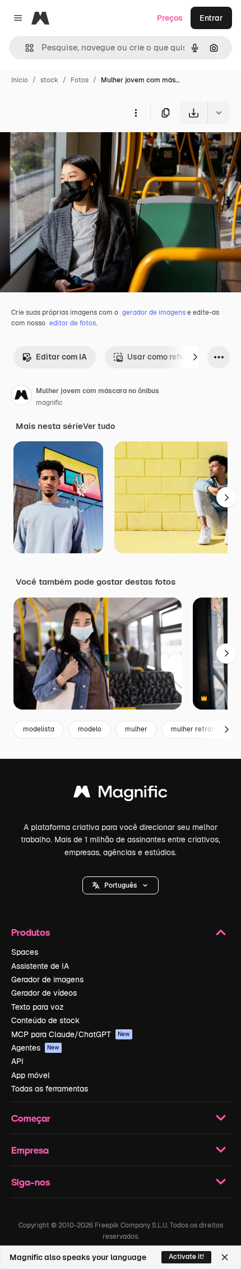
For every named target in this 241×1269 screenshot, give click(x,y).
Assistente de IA (40, 966)
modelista (38, 729)
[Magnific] (120, 794)
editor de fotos (72, 323)
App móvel (30, 1075)
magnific (49, 402)
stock (49, 80)
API (17, 1061)
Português (120, 885)
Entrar (211, 18)
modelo (89, 729)
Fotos (80, 80)
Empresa (30, 1150)
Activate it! (186, 1256)
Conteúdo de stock (45, 1020)
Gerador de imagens (47, 979)
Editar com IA (61, 357)
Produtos (30, 932)
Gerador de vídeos (44, 993)
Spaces (24, 952)
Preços (170, 18)
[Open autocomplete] (25, 48)
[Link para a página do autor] (21, 397)
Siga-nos (30, 1182)
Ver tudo (99, 426)
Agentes (35, 1048)
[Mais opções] (135, 112)
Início (19, 80)
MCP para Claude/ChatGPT (70, 1034)
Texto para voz (37, 1007)
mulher (136, 729)
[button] (120, 885)
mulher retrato (194, 729)
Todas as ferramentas (49, 1089)
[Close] (224, 1257)
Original (71, 149)
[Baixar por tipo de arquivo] (218, 112)
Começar (30, 1118)
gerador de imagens (154, 312)
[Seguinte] (195, 357)
